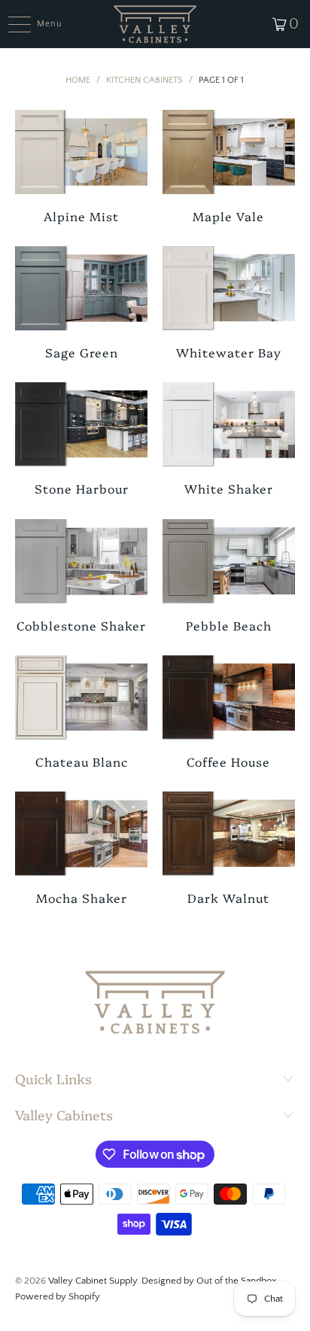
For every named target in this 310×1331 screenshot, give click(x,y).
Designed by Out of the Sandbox (209, 1280)
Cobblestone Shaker (81, 576)
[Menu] (12, 24)
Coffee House (229, 712)
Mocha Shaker (81, 848)
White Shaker (229, 439)
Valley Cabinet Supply (92, 1280)
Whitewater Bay (229, 303)
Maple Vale (229, 166)
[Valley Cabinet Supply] (155, 24)
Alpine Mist (81, 166)
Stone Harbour (81, 439)
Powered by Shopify (57, 1296)
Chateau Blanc (81, 712)
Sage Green (81, 303)
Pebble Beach (229, 576)
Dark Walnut (229, 848)
